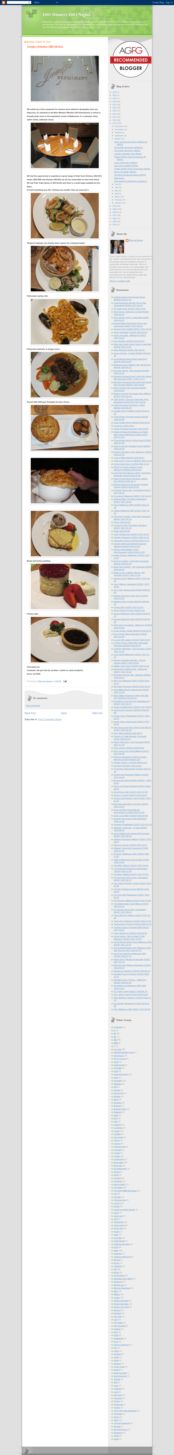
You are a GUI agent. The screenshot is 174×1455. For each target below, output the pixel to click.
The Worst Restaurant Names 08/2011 (130, 175)
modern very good (121, 1307)
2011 (114, 123)
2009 (114, 209)
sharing (117, 1370)
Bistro (116, 1099)
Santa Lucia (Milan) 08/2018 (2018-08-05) (131, 816)
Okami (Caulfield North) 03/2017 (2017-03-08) (133, 707)
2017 (114, 105)
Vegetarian (118, 1414)
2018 (114, 102)
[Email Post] (65, 681)
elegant (117, 1172)
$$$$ (116, 1043)
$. (114, 1030)
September (119, 136)
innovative (118, 1238)
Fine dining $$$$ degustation (125, 1191)
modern (117, 1298)
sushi (116, 1392)
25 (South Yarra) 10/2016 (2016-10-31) (130, 309)
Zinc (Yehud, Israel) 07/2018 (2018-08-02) (131, 994)
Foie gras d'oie (120, 1200)
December (119, 126)
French (117, 1203)
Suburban (118, 1389)
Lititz (115, 1269)
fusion (116, 1213)
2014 (114, 114)
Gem (116, 1219)
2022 (114, 92)
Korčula (117, 1260)
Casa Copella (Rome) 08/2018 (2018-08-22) (132, 423)
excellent (117, 1178)
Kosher (117, 1263)
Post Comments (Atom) (50, 719)
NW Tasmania (119, 1326)
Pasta (116, 1335)
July (117, 184)
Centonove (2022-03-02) (124, 426)
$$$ (115, 1040)
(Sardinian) (118, 1027)
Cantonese (118, 1128)
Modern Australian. (121, 1304)
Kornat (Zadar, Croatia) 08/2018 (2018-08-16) (132, 631)
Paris (116, 1332)
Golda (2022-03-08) (122, 531)
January (118, 203)
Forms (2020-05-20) (122, 522)
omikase (117, 1329)
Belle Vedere (119, 178)
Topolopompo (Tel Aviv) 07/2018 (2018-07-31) (132, 924)
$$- (115, 1037)
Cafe (116, 1121)
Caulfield (117, 1134)
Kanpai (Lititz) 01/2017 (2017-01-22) (128, 607)
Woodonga (118, 1433)
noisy (116, 1320)
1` (114, 1046)
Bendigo (117, 1096)
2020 (114, 95)
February (119, 200)
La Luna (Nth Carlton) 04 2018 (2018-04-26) (132, 640)
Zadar (116, 1439)
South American (120, 1376)
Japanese (118, 1253)
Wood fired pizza (120, 1429)
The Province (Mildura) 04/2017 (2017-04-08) (132, 901)
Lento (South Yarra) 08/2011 (125, 163)
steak (116, 1386)
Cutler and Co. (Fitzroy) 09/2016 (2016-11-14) (133, 461)
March (117, 197)
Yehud (116, 1436)
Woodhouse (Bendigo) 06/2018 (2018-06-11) (132, 971)
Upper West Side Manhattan (125, 1411)
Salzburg (117, 1364)
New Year (118, 1316)
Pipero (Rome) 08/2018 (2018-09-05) (129, 748)
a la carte (117, 1049)
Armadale (117, 1068)
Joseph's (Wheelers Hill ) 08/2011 (128, 154)
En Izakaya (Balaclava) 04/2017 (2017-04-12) (132, 496)
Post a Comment (33, 706)
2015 (114, 111)
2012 (114, 120)
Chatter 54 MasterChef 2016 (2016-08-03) (131, 429)
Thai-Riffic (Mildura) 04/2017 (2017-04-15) (131, 865)
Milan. (116, 1291)
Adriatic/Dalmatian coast (124, 1052)
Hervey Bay (119, 1228)
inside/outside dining (122, 1244)
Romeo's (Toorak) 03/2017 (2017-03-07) (130, 795)
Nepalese (117, 1313)
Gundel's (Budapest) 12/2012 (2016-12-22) (131, 537)
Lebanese (118, 1266)
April (117, 194)
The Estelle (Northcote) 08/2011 (127, 151)
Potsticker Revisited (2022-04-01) (128, 766)
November (119, 129)
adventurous (119, 1056)
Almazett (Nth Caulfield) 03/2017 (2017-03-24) (133, 329)
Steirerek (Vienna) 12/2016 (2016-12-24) (130, 845)
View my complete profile (120, 281)
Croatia (117, 1153)
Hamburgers (119, 1222)
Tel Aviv (117, 1401)
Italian (116, 1250)
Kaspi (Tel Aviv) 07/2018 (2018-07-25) (129, 610)
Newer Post (30, 713)
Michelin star (119, 1285)
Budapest (117, 1112)
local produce (119, 1275)
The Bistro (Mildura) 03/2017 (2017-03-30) (131, 874)
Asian (116, 1078)
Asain (116, 1071)
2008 (114, 212)
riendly (116, 1357)
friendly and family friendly (124, 1210)
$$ (115, 1033)
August (118, 139)
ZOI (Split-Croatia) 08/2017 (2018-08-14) (130, 991)
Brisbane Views (120, 1109)
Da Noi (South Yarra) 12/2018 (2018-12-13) (131, 464)
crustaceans (119, 1159)
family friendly (119, 1184)
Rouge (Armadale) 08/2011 (125, 172)
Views (116, 1420)
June (117, 187)
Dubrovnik (118, 1166)
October (118, 133)
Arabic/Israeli (119, 1065)
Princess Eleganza (121, 1345)
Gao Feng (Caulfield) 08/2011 (126, 166)
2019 (114, 98)
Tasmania (118, 1398)
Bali (115, 1087)
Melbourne (118, 1282)
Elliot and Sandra (136, 240)
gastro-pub (118, 1216)
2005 (114, 222)
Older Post (97, 713)
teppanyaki (118, 1404)
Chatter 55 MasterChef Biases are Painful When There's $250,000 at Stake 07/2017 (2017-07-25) (131, 434)
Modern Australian (121, 1301)
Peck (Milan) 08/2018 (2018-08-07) (128, 733)
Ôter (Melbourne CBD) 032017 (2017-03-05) (132, 1009)
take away (118, 1395)
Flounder (117, 1197)
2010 (114, 206)
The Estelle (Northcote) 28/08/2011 (128, 148)
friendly (117, 1206)
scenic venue (119, 1367)
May (117, 191)
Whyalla (117, 1426)
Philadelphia (118, 1338)
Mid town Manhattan (122, 1288)
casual (116, 1131)
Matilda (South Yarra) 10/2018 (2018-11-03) (131, 666)
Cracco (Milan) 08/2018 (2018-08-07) (129, 458)
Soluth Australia (120, 1373)
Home (64, 713)
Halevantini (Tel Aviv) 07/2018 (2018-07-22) (131, 541)
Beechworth (119, 1093)
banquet (117, 1090)
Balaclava (118, 1084)
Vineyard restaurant (122, 1423)
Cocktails (117, 1150)
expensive (118, 1181)
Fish (115, 1194)
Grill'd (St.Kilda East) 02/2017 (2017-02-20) (131, 534)
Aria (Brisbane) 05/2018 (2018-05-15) (129, 341)
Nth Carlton (118, 1323)
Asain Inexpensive (121, 1074)
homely (117, 1232)
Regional (117, 1354)
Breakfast (118, 1103)
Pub (115, 1348)
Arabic (116, 1062)
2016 (114, 108)
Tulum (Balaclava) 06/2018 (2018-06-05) (130, 933)
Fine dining (118, 1187)
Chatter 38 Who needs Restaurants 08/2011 (132, 169)
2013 (114, 117)
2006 (114, 218)
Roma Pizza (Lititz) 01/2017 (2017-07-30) (131, 792)
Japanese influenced (122, 1257)
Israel (116, 1247)
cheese (117, 1140)
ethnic (116, 1175)
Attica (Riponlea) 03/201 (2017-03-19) (129, 350)
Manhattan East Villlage (123, 1279)
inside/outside (119, 1241)
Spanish (117, 1379)
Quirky (116, 1351)
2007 (114, 215)
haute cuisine (119, 1225)
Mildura (117, 1294)
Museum (117, 1310)
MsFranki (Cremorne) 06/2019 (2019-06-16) (132, 686)
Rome (116, 1360)
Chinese (117, 1144)
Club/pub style (119, 1147)
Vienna (116, 1417)
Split (115, 1382)
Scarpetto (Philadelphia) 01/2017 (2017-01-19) (133, 824)
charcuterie (118, 1137)
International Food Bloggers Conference (130, 181)
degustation (118, 1162)
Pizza (116, 1341)
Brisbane (117, 1106)
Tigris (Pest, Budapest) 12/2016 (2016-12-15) (132, 921)
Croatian (117, 1156)
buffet (116, 1115)
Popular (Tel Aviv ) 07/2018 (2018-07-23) (130, 763)
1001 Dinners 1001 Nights (66, 14)
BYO (116, 1118)
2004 (114, 225)
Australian (118, 1081)
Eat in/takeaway (120, 1169)
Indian (116, 1235)
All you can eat (120, 1059)
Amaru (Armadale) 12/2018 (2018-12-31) (130, 332)
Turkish (117, 1407)
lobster (116, 1272)
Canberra (117, 1125)
